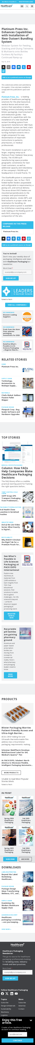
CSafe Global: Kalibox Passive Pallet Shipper (11, 397)
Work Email (8, 268)
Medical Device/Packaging (12, 465)
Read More (10, 675)
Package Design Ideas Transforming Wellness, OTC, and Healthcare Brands (10, 891)
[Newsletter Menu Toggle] (22, 6)
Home (4, 364)
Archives (25, 859)
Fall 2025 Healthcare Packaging (26, 820)
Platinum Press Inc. (11, 231)
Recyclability (7, 537)
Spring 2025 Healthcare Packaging (9, 850)
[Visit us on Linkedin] (11, 993)
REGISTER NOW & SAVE (11, 616)
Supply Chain (7, 378)
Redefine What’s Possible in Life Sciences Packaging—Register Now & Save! (11, 347)
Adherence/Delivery (9, 915)
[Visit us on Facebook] (2, 993)
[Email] (8, 67)
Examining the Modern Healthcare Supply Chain (10, 905)
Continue (17, 1040)
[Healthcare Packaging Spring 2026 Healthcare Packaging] (9, 806)
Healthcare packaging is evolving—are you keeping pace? (11, 919)
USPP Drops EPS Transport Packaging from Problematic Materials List (11, 498)
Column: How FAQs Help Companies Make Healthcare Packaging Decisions (17, 472)
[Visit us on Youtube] (16, 993)
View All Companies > (17, 305)
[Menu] (32, 6)
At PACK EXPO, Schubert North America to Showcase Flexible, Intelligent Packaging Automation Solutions (17, 762)
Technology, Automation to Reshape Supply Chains (8, 383)
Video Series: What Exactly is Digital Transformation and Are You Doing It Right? (11, 527)
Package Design (8, 407)
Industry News (7, 522)
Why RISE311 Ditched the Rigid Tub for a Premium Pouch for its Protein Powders (11, 542)
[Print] (3, 67)
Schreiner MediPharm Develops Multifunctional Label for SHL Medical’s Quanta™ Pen (15, 752)
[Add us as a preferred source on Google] (3, 71)
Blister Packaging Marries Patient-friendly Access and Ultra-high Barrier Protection (17, 730)
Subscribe (10, 859)
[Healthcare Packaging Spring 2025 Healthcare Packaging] (9, 836)
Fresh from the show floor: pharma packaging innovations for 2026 (11, 332)
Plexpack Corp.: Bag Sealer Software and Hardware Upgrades (11, 411)
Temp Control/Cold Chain (10, 492)
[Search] (27, 6)
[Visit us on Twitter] (7, 993)
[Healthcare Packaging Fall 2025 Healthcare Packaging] (26, 806)
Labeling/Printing (9, 872)
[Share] (14, 67)
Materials (6, 393)
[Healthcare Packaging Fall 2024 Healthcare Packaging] (26, 836)
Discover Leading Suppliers (10, 316)
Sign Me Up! (11, 278)
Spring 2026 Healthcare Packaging (9, 820)
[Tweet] (24, 67)
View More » (6, 929)
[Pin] (29, 67)
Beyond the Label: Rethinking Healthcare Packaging (10, 876)
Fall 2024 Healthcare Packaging (26, 850)
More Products (11, 773)
